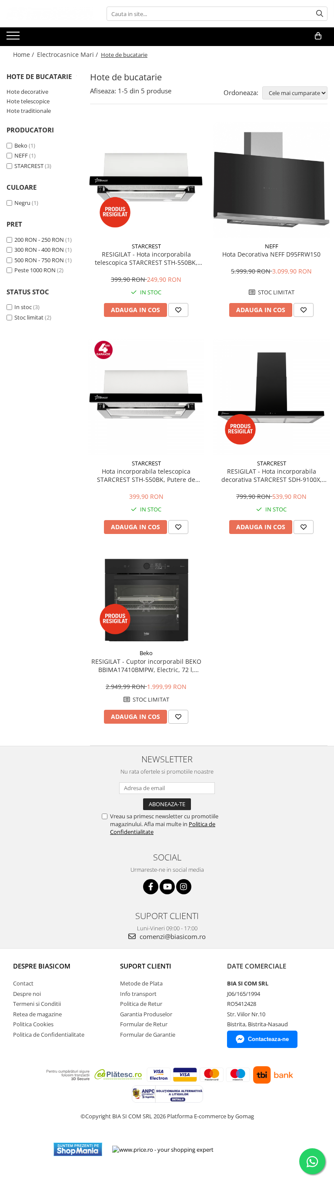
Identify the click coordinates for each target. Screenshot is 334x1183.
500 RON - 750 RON (39, 260)
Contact (23, 983)
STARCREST (28, 166)
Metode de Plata (141, 983)
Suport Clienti (145, 966)
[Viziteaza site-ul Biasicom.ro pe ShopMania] (77, 1149)
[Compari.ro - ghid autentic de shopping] (252, 1149)
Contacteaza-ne (268, 1039)
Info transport (138, 994)
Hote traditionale (29, 111)
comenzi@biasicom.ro (172, 936)
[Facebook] (150, 886)
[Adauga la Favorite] (178, 310)
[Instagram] (183, 886)
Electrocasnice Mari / (68, 54)
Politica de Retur (141, 1004)
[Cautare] (319, 14)
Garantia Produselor (146, 1014)
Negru (22, 203)
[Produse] (14, 38)
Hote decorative (27, 92)
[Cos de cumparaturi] (318, 36)
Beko (20, 145)
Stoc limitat (28, 317)
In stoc (23, 307)
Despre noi (27, 994)
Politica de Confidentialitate (48, 1034)
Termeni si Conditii (37, 1004)
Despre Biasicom (41, 966)
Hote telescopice (28, 101)
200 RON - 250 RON (39, 240)
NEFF (21, 155)
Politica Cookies (33, 1024)
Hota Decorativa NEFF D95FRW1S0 (271, 254)
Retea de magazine (37, 1014)
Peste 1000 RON (35, 270)
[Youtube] (167, 886)
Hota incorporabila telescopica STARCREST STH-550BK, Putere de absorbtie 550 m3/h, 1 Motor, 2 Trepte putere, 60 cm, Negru (146, 475)
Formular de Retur (143, 1024)
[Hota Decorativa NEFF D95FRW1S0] (271, 180)
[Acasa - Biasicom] (50, 13)
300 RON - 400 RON (39, 250)
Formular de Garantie (147, 1034)
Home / (24, 54)
